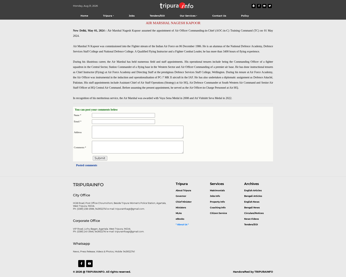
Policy (245, 15)
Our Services (188, 15)
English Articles (253, 190)
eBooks (180, 219)
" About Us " (182, 224)
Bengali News (252, 207)
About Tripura (183, 190)
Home (84, 15)
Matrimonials (217, 190)
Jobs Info (215, 196)
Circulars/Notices (254, 213)
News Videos (251, 219)
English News (251, 201)
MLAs (179, 213)
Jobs (132, 15)
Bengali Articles (253, 196)
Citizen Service (218, 213)
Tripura (107, 15)
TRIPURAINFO (95, 271)
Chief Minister (184, 201)
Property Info (217, 201)
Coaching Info (218, 207)
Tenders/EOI (157, 15)
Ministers (181, 207)
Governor (181, 196)
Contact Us (219, 15)
